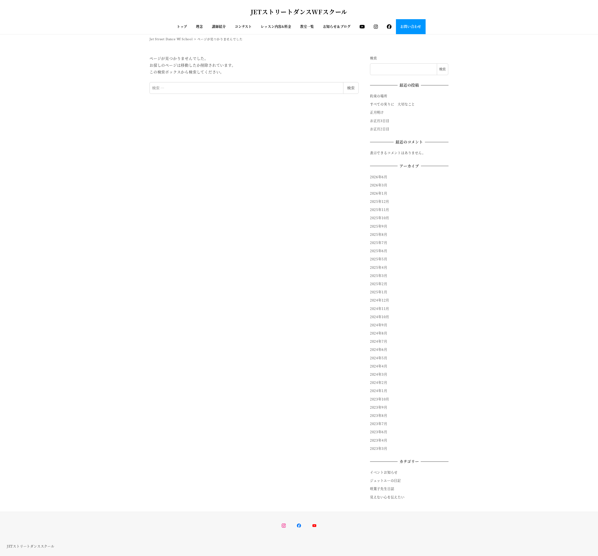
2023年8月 (378, 415)
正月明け (377, 112)
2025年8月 (378, 234)
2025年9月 (378, 226)
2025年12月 (379, 201)
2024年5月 (378, 358)
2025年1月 (378, 292)
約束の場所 (378, 96)
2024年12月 (379, 300)
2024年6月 (378, 349)
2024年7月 (378, 341)
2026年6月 (378, 176)
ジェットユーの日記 (385, 480)
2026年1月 (378, 193)
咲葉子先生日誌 (382, 488)
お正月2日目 (379, 129)
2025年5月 (378, 259)
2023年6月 (378, 431)
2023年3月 (378, 448)
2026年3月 (378, 185)
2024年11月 (379, 308)
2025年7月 (378, 242)
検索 (351, 88)
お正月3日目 (379, 120)
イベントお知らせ (384, 472)
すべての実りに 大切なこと (392, 104)
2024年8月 (378, 333)
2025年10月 (379, 217)
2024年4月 (378, 366)
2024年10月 (379, 316)
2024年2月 (378, 382)
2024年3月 (378, 374)
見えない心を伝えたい (387, 497)
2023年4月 (378, 440)
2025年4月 (378, 267)
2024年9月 (378, 325)
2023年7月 (378, 423)
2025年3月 (378, 275)
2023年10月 (379, 399)
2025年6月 (378, 250)
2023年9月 (378, 407)
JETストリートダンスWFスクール (299, 11)
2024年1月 (378, 390)
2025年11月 (379, 209)
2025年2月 (378, 283)
